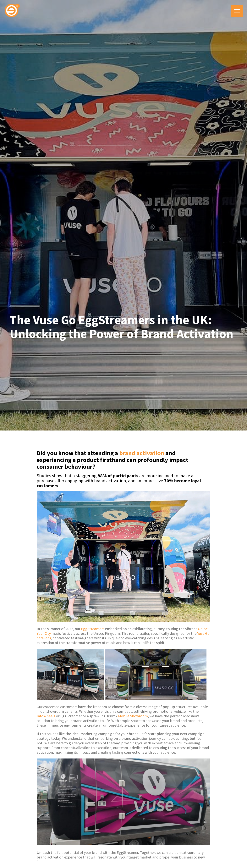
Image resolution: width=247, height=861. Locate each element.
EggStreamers (92, 628)
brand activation (141, 453)
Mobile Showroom (133, 716)
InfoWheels (46, 716)
